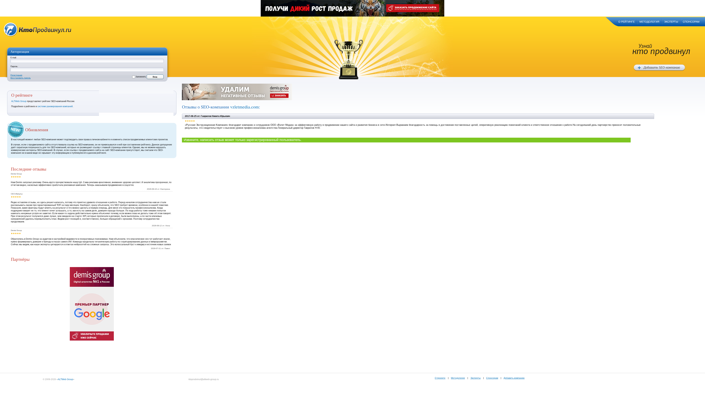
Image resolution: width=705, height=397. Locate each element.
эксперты (671, 21)
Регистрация (16, 75)
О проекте (440, 378)
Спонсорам (492, 378)
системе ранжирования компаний (55, 106)
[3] (16, 177)
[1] (12, 177)
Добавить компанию (514, 378)
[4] (18, 177)
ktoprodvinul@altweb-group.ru (204, 379)
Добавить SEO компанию (659, 68)
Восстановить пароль (20, 78)
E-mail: (13, 57)
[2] (14, 177)
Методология (458, 378)
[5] (20, 177)
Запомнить (141, 77)
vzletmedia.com (244, 107)
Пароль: (14, 66)
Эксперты (475, 378)
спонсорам (691, 21)
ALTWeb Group (18, 101)
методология (649, 21)
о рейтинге (626, 21)
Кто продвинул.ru (37, 29)
